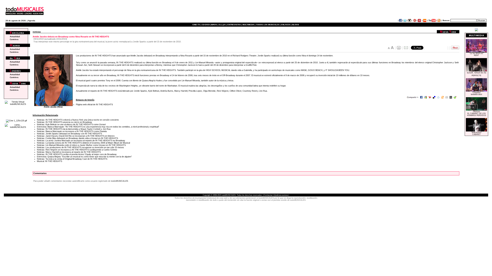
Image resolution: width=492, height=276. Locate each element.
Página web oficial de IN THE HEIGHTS (94, 104)
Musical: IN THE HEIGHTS (49, 161)
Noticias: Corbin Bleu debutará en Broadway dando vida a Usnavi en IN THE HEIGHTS (77, 138)
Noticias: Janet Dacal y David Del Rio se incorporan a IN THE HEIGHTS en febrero (76, 136)
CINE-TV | (197, 25)
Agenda (31, 21)
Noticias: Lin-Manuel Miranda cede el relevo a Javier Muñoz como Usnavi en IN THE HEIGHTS (81, 145)
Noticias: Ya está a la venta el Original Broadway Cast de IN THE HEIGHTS (72, 159)
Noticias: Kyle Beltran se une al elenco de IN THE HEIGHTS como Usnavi (71, 124)
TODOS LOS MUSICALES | (268, 25)
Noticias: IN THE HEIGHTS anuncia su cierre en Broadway (64, 122)
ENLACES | (286, 25)
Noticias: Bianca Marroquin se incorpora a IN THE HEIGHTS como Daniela (72, 131)
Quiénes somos (281, 195)
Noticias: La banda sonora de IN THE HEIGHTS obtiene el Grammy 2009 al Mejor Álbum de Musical (83, 143)
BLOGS (295, 25)
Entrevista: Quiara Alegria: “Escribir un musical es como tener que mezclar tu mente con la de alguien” (84, 156)
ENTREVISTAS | (234, 25)
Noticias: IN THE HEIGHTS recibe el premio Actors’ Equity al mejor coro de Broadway (77, 154)
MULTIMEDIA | (249, 25)
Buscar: (446, 20)
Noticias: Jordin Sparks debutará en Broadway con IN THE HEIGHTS (69, 133)
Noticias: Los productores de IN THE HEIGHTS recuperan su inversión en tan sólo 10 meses (80, 147)
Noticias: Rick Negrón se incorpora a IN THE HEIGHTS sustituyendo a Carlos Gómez (77, 150)
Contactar (268, 195)
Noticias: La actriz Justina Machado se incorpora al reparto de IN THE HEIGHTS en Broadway (81, 140)
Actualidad (15, 36)
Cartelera (14, 39)
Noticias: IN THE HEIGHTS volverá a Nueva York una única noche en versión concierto (78, 120)
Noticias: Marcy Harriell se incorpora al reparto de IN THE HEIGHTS (69, 152)
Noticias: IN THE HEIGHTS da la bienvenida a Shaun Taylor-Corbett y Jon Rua (74, 129)
